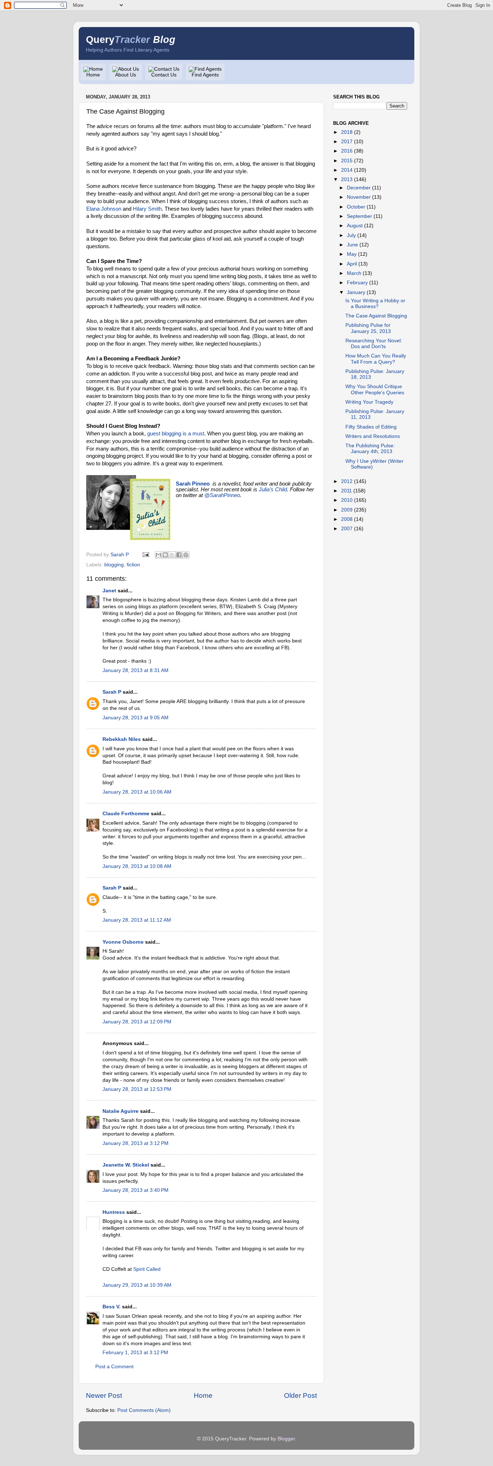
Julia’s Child (273, 489)
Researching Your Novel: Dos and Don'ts (373, 343)
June (352, 244)
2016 (347, 151)
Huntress (113, 1212)
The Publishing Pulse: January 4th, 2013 (370, 448)
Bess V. (111, 1306)
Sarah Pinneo (193, 484)
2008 (347, 519)
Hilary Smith (147, 209)
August (355, 225)
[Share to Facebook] (179, 554)
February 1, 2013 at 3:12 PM (135, 1352)
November (359, 197)
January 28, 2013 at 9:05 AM (135, 717)
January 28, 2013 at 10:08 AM (136, 866)
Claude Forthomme (125, 813)
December (359, 187)
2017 (347, 141)
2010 (347, 500)
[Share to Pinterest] (185, 554)
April (352, 264)
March (354, 273)
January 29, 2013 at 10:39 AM (136, 1285)
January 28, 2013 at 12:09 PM (136, 1021)
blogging (114, 564)
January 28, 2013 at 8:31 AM (135, 670)
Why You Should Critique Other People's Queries (374, 389)
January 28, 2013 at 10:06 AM (136, 792)
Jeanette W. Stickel (125, 1165)
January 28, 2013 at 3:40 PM (135, 1190)
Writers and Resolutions (372, 436)
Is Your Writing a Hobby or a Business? (375, 303)
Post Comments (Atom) (144, 1410)
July (351, 235)
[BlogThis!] (165, 554)
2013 (347, 179)
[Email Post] (145, 554)
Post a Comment (114, 1366)
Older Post (300, 1395)
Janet (109, 590)
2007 (347, 528)
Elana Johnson (103, 209)
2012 (347, 481)
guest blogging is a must (175, 433)
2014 (347, 170)
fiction (133, 564)
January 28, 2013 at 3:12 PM (135, 1143)
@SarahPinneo (222, 495)
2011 (346, 490)
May (352, 254)
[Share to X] (172, 554)
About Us (125, 75)
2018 (347, 132)
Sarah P (111, 692)
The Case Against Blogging (376, 316)
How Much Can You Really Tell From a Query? (375, 358)
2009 (347, 510)
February (357, 282)
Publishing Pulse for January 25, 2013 (368, 328)
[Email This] (158, 554)
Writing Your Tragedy (369, 402)
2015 (347, 160)
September (359, 216)
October (356, 207)
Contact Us (163, 75)
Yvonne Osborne (123, 942)
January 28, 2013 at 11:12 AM (136, 920)
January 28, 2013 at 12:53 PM (136, 1089)
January (356, 292)
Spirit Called (147, 1269)
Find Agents (205, 75)
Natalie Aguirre (120, 1111)
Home (93, 75)
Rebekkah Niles (121, 739)
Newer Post (104, 1395)
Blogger (286, 1438)
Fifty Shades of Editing (371, 427)
